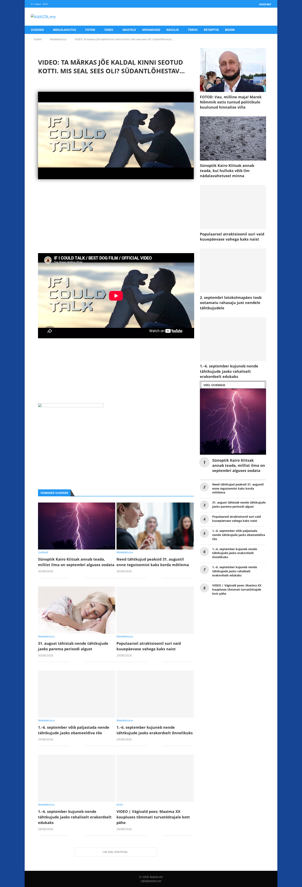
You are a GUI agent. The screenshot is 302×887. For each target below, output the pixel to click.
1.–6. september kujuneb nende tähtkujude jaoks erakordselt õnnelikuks (234, 553)
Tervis (193, 30)
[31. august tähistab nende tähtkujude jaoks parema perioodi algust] (76, 609)
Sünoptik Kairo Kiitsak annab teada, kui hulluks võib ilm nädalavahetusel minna (227, 170)
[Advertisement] (116, 224)
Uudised (37, 30)
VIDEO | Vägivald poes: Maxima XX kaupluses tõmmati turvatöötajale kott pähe (153, 817)
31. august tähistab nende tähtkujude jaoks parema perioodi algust (239, 504)
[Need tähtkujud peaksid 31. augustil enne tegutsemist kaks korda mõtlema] (155, 526)
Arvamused (151, 30)
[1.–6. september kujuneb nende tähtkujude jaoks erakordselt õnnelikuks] (155, 694)
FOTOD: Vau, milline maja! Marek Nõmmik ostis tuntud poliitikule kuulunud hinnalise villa (231, 102)
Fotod (90, 30)
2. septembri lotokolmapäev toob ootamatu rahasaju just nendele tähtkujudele (231, 302)
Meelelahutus (64, 30)
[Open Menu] (267, 17)
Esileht (38, 39)
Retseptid (211, 30)
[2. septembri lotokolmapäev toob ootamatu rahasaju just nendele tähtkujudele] (233, 270)
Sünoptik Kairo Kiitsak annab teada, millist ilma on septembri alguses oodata (238, 465)
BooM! (230, 30)
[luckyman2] (71, 406)
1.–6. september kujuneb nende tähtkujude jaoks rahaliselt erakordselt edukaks (75, 817)
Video (108, 30)
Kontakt (265, 4)
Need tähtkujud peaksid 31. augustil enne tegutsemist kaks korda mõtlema (238, 488)
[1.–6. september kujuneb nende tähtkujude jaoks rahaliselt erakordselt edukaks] (76, 778)
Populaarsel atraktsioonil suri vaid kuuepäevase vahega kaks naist (232, 237)
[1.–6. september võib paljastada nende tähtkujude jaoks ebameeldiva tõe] (76, 694)
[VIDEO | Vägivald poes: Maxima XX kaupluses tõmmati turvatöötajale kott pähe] (155, 778)
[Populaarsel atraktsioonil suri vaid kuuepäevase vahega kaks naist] (155, 609)
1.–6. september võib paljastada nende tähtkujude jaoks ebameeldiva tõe (238, 535)
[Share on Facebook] (75, 578)
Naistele (129, 30)
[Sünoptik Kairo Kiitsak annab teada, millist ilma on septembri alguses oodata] (76, 526)
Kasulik (172, 30)
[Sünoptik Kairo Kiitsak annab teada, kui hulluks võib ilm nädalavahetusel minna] (233, 138)
